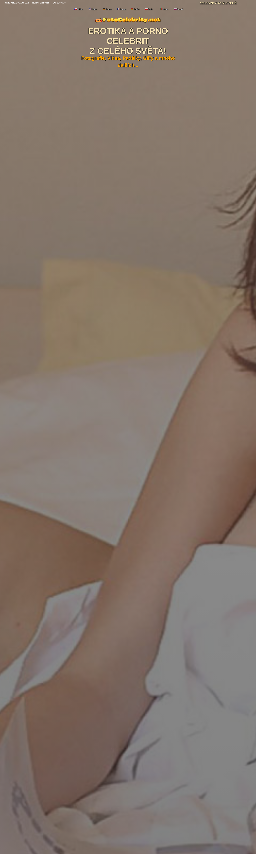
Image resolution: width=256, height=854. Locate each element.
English (94, 9)
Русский (180, 9)
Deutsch (109, 9)
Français (123, 9)
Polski (150, 9)
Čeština (80, 9)
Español (137, 9)
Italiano (165, 9)
